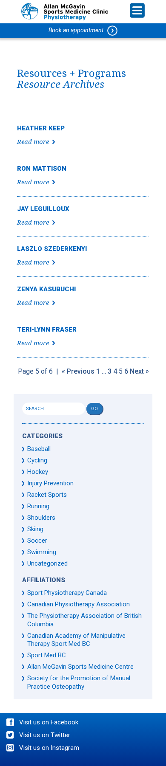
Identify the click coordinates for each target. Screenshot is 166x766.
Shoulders (41, 517)
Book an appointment (78, 30)
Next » (139, 371)
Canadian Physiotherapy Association (78, 604)
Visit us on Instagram (49, 748)
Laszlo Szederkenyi (52, 249)
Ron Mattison (41, 168)
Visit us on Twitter (44, 735)
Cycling (37, 460)
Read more (33, 142)
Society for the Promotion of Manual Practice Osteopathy (78, 682)
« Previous (78, 371)
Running (38, 506)
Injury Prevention (50, 483)
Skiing (35, 529)
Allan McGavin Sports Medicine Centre (80, 666)
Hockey (37, 472)
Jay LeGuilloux (43, 209)
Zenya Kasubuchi (46, 289)
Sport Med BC (46, 655)
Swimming (41, 552)
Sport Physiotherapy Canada (67, 593)
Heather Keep (41, 128)
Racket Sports (47, 494)
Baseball (39, 449)
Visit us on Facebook (48, 722)
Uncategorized (47, 563)
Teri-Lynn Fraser (47, 329)
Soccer (37, 540)
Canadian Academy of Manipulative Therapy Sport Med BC (76, 640)
